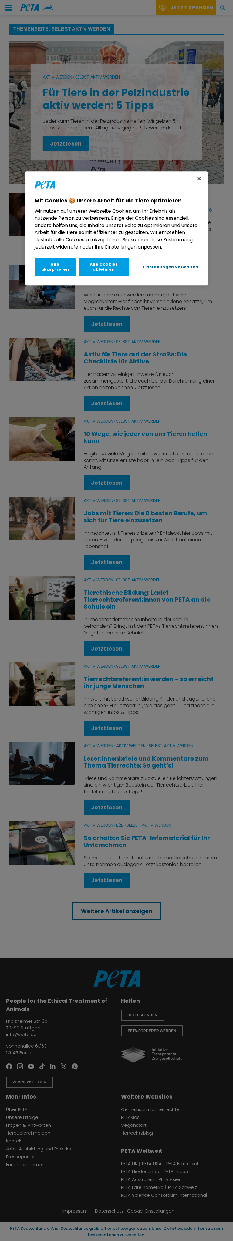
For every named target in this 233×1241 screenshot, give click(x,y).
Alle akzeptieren (55, 267)
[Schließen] (199, 178)
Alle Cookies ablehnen (104, 267)
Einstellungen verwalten (170, 266)
